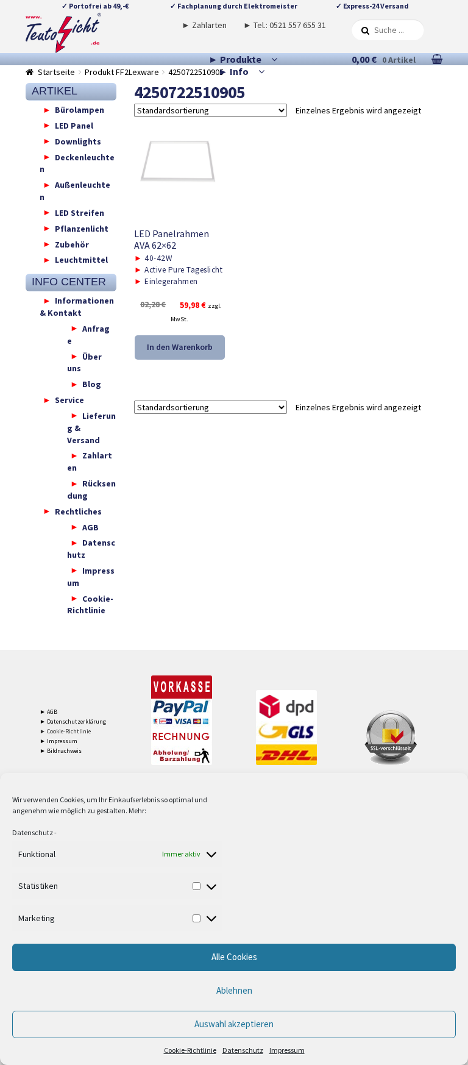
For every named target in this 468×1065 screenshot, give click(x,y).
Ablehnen (234, 990)
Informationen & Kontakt (77, 306)
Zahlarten (89, 461)
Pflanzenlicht (81, 228)
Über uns (84, 362)
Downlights (78, 140)
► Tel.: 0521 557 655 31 (284, 25)
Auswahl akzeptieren (234, 1024)
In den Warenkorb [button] (180, 346)
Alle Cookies (234, 957)
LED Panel (74, 124)
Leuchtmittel (81, 259)
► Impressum (58, 741)
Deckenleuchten (77, 162)
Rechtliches (78, 510)
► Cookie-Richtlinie (65, 731)
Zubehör (72, 243)
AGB (90, 526)
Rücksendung (91, 489)
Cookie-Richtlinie (190, 1050)
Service (69, 399)
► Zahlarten (204, 25)
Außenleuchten (75, 190)
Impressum (287, 1050)
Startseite (56, 71)
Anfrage (88, 334)
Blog (91, 384)
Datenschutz (32, 832)
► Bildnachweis (61, 751)
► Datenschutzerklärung (73, 721)
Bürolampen (79, 109)
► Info (233, 71)
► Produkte (234, 59)
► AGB (48, 712)
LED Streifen (79, 212)
